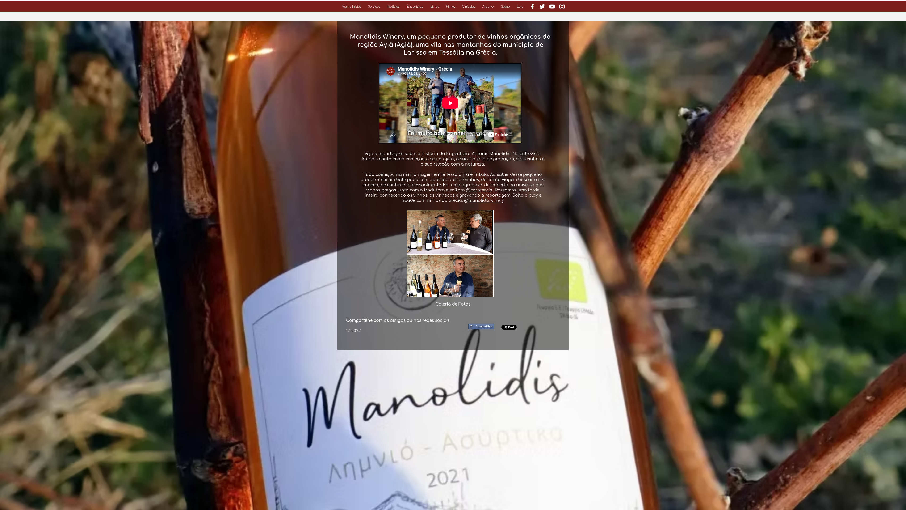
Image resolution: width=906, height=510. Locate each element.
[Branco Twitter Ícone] (542, 6)
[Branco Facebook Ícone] (532, 6)
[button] (374, 6)
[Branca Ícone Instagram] (562, 6)
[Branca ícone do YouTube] (552, 6)
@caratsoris (479, 190)
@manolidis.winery (484, 200)
